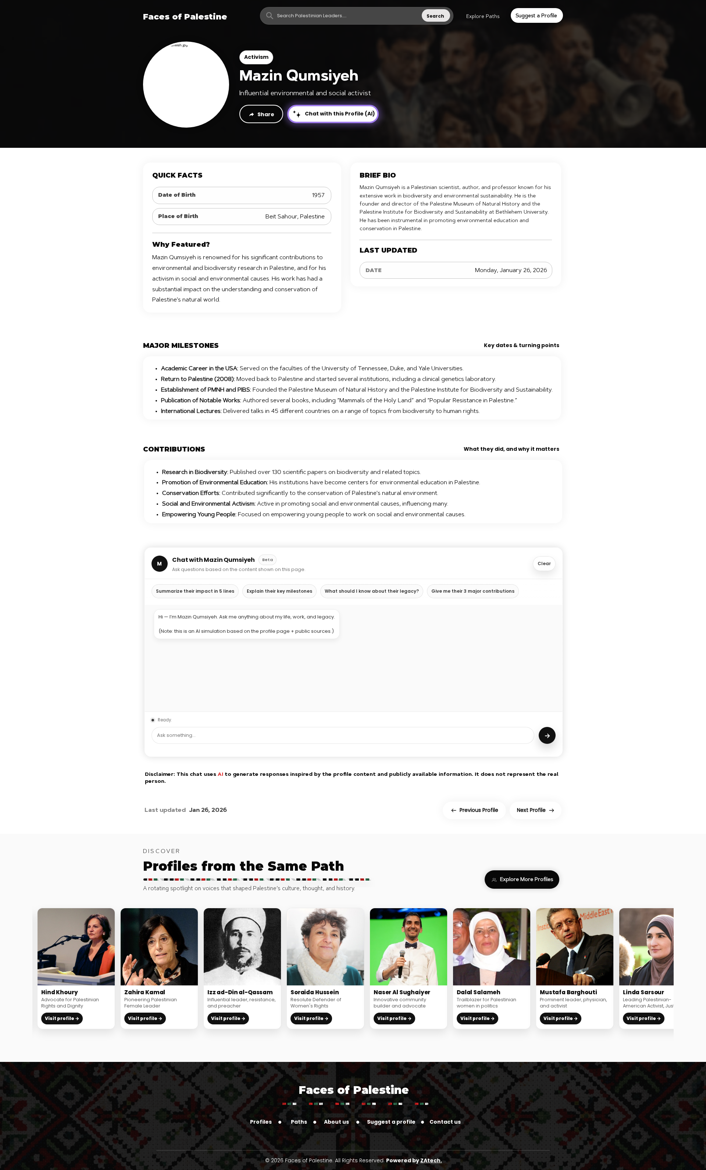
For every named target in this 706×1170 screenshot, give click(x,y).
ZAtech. (431, 1160)
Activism (256, 57)
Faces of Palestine (354, 1090)
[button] (483, 17)
